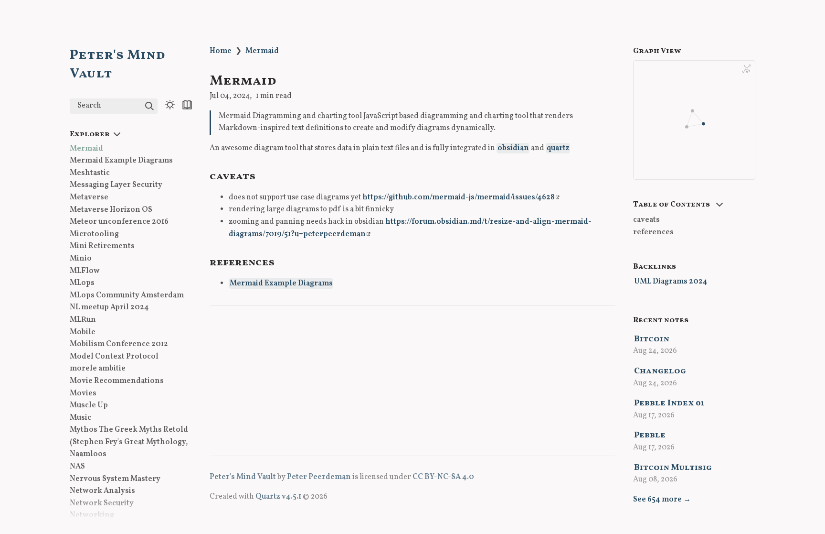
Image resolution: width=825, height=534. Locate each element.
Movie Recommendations (117, 381)
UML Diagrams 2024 (671, 281)
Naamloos (88, 454)
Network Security (102, 503)
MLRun (83, 320)
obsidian (513, 148)
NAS (77, 466)
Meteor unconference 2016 (119, 222)
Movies (83, 393)
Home (221, 51)
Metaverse (89, 197)
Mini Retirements (102, 246)
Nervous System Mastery (115, 479)
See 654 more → (662, 499)
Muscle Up (89, 405)
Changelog (660, 371)
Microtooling (94, 234)
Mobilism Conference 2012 (119, 344)
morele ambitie (98, 368)
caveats (646, 220)
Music (80, 418)
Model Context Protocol (114, 356)
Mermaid (86, 148)
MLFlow (85, 271)
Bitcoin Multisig (673, 468)
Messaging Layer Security (116, 185)
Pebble (650, 435)
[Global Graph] (746, 69)
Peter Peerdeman (319, 477)
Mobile (82, 332)
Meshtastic (90, 173)
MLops (82, 283)
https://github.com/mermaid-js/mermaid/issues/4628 (458, 197)
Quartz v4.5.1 (278, 496)
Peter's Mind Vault (243, 477)
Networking (92, 515)
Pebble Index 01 (669, 403)
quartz (558, 148)
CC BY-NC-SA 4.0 (443, 477)
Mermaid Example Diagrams (121, 160)
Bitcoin (651, 339)
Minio (81, 258)
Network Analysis (102, 491)
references (653, 232)
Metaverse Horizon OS (111, 210)
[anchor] (264, 175)
